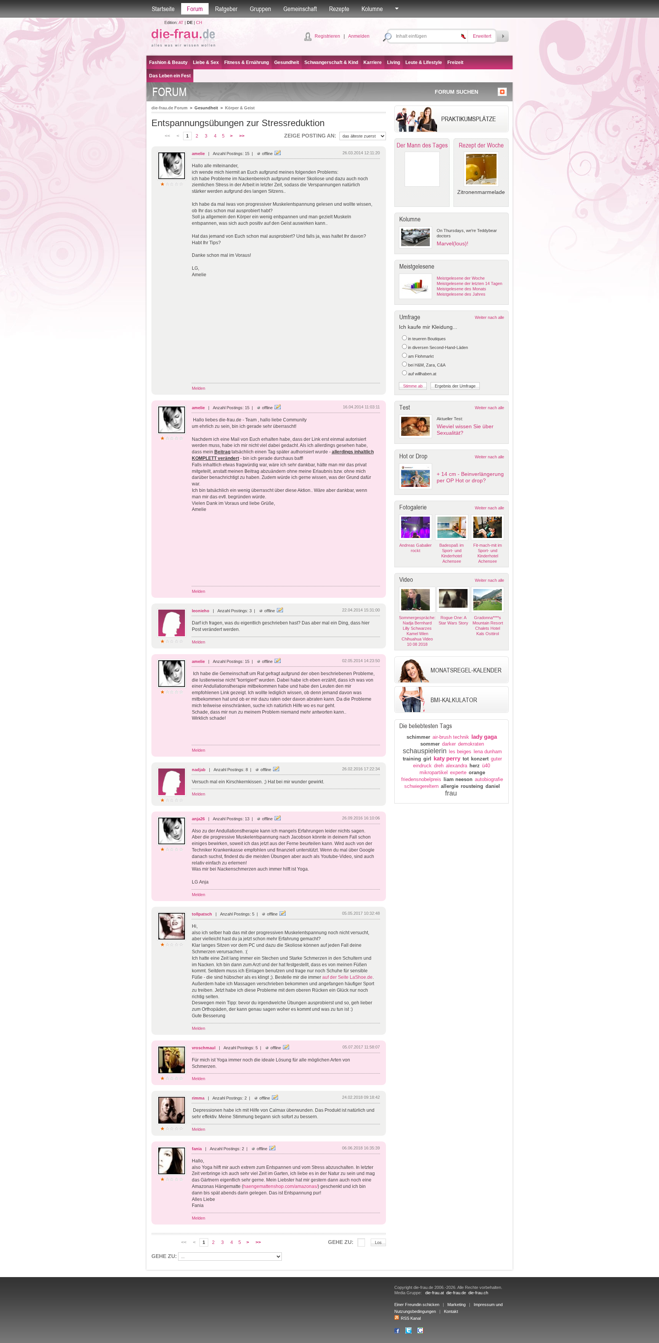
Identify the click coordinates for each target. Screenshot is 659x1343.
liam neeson (458, 779)
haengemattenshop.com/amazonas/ (280, 1186)
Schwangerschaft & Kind (331, 62)
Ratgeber (226, 9)
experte (458, 772)
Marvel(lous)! (452, 243)
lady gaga (484, 736)
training (412, 759)
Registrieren (327, 36)
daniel (492, 786)
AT (180, 22)
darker (449, 744)
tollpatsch (202, 914)
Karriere (372, 62)
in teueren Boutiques (427, 338)
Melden (198, 388)
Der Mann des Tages (422, 145)
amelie (198, 153)
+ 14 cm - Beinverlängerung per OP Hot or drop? (470, 477)
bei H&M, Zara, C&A (426, 365)
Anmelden (359, 36)
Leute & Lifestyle (423, 62)
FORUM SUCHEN (456, 92)
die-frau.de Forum (169, 108)
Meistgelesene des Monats (461, 289)
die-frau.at (434, 1292)
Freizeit (455, 62)
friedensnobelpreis (421, 779)
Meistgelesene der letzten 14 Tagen (469, 283)
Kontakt (451, 1311)
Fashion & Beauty (168, 62)
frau (451, 793)
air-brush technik (450, 737)
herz (474, 765)
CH (199, 22)
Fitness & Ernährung (246, 62)
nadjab (199, 769)
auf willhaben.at (422, 373)
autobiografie (489, 779)
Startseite (163, 9)
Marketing (456, 1304)
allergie (449, 786)
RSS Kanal (411, 1318)
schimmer (418, 737)
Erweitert (482, 36)
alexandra (456, 765)
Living (393, 62)
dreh (439, 765)
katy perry (447, 758)
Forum (195, 9)
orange (477, 772)
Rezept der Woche (481, 145)
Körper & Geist (240, 108)
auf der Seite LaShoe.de (347, 977)
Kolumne (372, 9)
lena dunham (488, 751)
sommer (430, 744)
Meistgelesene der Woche (461, 278)
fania (197, 1148)
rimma (198, 1098)
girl (427, 759)
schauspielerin (425, 751)
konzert (480, 759)
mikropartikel (434, 772)
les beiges (460, 751)
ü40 (486, 765)
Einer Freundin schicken (416, 1304)
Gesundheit (286, 62)
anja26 (198, 818)
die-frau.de (456, 1292)
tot (466, 759)
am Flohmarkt (421, 356)
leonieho (200, 610)
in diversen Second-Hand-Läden (438, 347)
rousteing (472, 786)
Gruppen (260, 9)
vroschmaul (203, 1047)
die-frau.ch (478, 1292)
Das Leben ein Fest (170, 75)
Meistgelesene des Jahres (461, 294)
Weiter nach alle (489, 317)
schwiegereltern (421, 786)
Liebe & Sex (206, 62)
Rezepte (339, 9)
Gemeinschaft (300, 9)
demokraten (471, 744)
